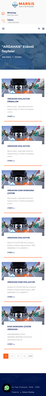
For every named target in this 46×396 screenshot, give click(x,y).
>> (24, 356)
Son (30, 356)
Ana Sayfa (6, 57)
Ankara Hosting (28, 392)
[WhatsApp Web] (6, 388)
